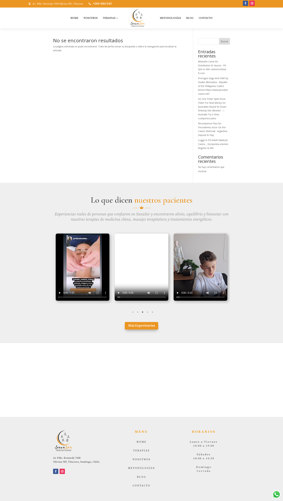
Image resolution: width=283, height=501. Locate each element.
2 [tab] (137, 312)
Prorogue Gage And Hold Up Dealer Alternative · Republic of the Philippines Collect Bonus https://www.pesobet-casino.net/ (213, 86)
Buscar (224, 41)
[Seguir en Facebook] (245, 3)
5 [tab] (152, 312)
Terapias (109, 18)
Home (74, 18)
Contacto (206, 18)
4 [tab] (147, 312)
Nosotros (91, 18)
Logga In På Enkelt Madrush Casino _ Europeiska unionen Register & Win (213, 144)
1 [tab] (132, 312)
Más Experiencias (141, 326)
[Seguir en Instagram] (252, 3)
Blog (189, 18)
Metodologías (170, 18)
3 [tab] (142, 312)
